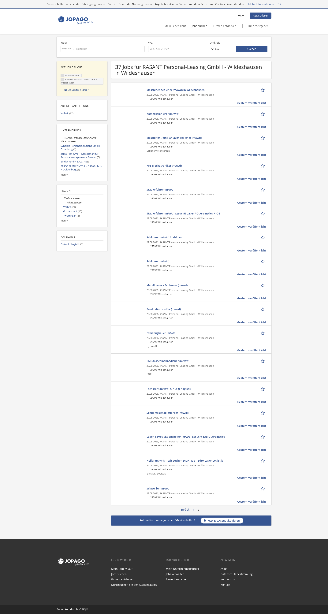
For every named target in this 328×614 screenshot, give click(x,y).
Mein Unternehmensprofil (182, 569)
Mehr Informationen (261, 4)
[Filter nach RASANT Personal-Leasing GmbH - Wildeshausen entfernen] (62, 138)
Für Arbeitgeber (258, 26)
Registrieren (261, 15)
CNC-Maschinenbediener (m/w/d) (168, 361)
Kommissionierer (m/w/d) (163, 114)
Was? (64, 42)
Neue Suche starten (76, 89)
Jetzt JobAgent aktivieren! (223, 520)
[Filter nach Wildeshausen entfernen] (64, 202)
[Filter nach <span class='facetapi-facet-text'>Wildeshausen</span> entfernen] (62, 75)
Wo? (150, 42)
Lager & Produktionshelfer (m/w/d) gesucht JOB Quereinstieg (186, 436)
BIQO (84, 609)
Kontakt (225, 584)
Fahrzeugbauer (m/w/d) (161, 333)
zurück (185, 509)
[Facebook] (59, 575)
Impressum (228, 579)
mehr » (64, 174)
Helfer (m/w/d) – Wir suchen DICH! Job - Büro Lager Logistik (185, 460)
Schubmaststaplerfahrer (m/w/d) (167, 413)
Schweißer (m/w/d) (158, 488)
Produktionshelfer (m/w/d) (164, 309)
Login (240, 15)
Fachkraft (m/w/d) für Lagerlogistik (169, 389)
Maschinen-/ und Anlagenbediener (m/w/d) (174, 138)
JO (80, 609)
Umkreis (215, 42)
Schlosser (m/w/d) (158, 261)
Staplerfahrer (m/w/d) (160, 189)
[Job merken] (263, 89)
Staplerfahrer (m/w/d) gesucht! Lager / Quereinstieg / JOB (183, 213)
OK (279, 4)
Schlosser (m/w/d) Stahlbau (164, 237)
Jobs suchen (199, 26)
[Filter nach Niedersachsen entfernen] (62, 198)
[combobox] (103, 49)
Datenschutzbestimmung (237, 574)
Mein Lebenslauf (175, 26)
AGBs (224, 569)
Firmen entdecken (224, 26)
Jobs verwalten (175, 574)
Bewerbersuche (176, 579)
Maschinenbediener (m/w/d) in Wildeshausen (176, 90)
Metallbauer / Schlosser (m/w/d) (167, 285)
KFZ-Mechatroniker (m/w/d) (164, 165)
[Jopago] (75, 20)
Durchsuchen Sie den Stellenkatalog (134, 584)
